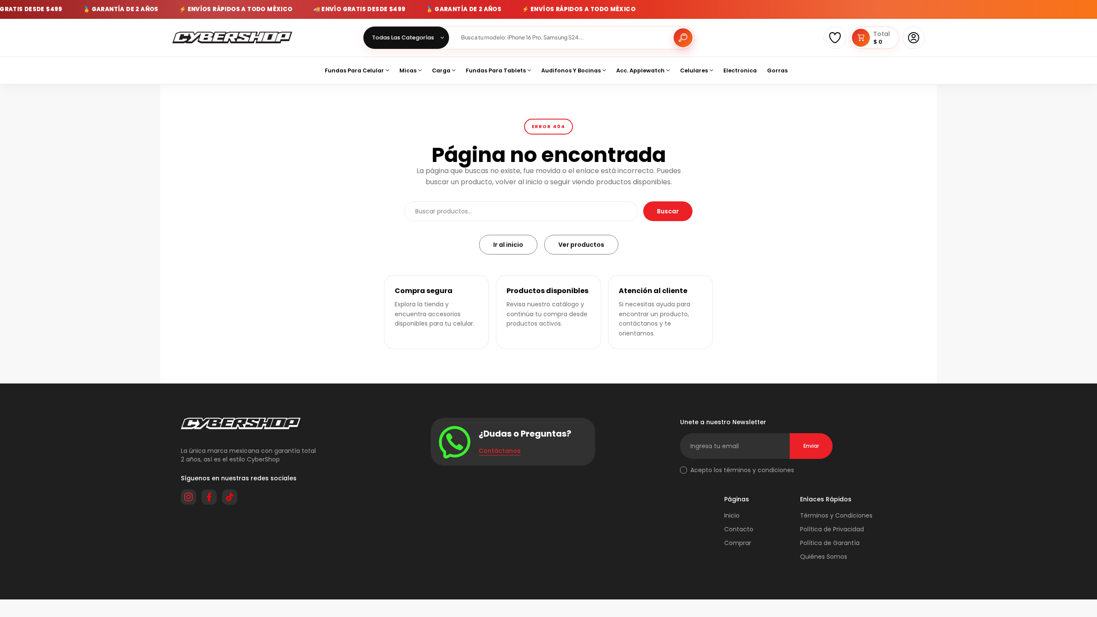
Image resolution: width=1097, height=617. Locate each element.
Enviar (811, 445)
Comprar (737, 543)
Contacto (738, 529)
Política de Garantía (830, 543)
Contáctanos (500, 450)
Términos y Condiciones (836, 515)
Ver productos (581, 244)
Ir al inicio (508, 244)
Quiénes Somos (823, 556)
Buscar (668, 211)
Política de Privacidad (832, 529)
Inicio (732, 515)
